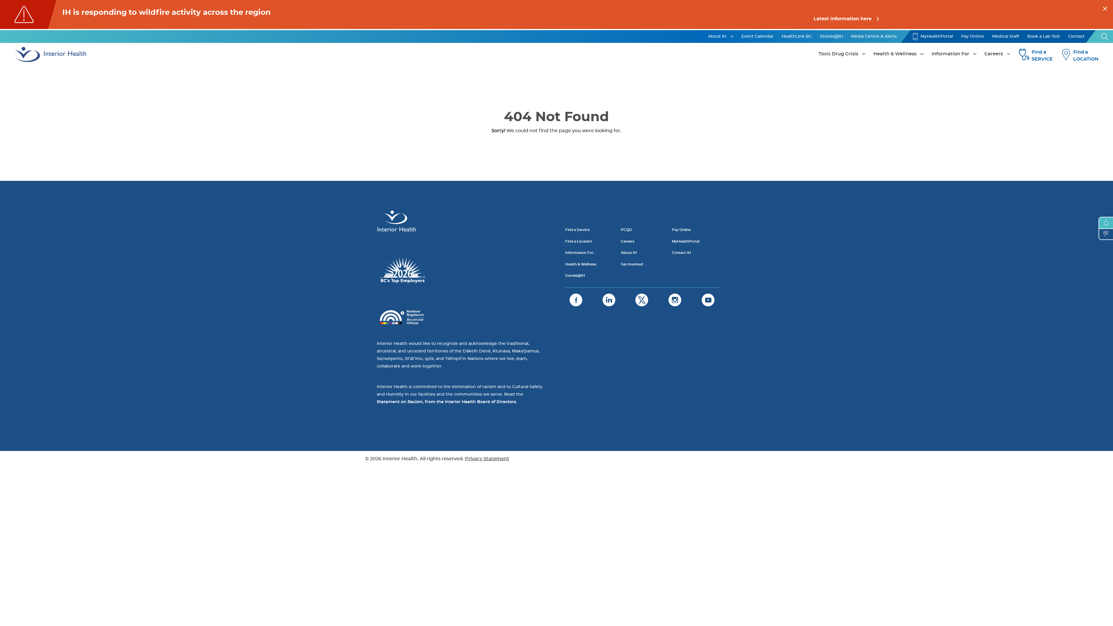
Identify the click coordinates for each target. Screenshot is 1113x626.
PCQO (626, 230)
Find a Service (577, 230)
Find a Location (578, 241)
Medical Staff (1005, 36)
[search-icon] (1105, 36)
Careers (993, 54)
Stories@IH (831, 36)
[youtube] (708, 300)
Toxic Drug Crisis (838, 54)
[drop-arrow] (732, 36)
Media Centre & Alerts (874, 36)
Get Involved (632, 264)
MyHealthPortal (937, 36)
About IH (717, 36)
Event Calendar (757, 36)
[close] (1105, 8)
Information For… (580, 252)
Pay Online (972, 36)
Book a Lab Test (1043, 36)
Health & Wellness (894, 54)
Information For (950, 54)
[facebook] (576, 300)
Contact (1076, 36)
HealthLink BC (797, 36)
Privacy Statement (487, 458)
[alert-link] (556, 14)
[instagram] (674, 300)
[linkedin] (609, 300)
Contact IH (681, 252)
